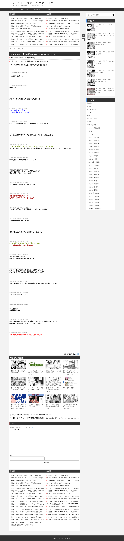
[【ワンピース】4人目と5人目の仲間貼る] (18, 364)
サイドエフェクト (92, 118)
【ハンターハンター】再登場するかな (22, 57)
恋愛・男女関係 (91, 125)
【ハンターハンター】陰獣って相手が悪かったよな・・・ (35, 389)
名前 (11, 455)
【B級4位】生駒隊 (92, 174)
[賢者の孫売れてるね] (70, 381)
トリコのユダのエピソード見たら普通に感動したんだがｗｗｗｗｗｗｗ (70, 372)
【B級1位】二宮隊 (92, 165)
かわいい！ (90, 115)
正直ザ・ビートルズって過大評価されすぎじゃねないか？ (29, 61)
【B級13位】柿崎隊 (92, 202)
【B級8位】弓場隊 (92, 187)
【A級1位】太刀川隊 (93, 137)
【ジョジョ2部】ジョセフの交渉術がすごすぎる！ (18, 388)
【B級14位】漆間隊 (92, 205)
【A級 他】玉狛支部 (93, 162)
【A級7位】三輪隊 (92, 156)
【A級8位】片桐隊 (92, 159)
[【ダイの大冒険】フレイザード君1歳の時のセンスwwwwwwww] (70, 398)
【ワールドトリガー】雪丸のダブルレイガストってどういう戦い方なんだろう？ (104, 90)
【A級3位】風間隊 (92, 143)
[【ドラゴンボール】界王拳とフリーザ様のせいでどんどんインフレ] (53, 381)
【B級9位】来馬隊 (92, 190)
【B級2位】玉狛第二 (93, 168)
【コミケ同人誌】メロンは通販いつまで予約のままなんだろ (35, 372)
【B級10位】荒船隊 (92, 193)
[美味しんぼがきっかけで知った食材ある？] (53, 364)
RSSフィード (24, 9)
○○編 (88, 131)
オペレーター (91, 106)
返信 (32, 427)
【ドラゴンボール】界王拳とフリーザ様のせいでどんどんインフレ (53, 389)
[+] (95, 109)
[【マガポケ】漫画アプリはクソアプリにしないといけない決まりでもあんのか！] (18, 398)
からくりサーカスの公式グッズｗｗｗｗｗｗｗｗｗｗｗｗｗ (31, 414)
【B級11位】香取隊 (92, 196)
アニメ (89, 112)
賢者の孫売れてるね (68, 388)
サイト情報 (37, 9)
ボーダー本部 (91, 109)
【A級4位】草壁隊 (92, 146)
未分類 (77, 354)
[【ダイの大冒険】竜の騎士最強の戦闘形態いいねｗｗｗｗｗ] (53, 398)
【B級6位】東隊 (91, 180)
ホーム (13, 9)
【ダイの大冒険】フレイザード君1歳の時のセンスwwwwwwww (70, 406)
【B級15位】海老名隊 (93, 208)
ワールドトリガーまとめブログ (32, 3)
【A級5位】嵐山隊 (92, 149)
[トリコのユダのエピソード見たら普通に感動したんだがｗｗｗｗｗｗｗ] (70, 364)
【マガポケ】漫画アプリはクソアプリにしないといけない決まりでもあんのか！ (18, 406)
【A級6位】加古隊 (92, 153)
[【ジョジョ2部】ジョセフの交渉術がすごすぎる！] (18, 381)
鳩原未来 (89, 103)
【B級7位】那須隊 (92, 184)
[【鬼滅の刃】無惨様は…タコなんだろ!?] (36, 398)
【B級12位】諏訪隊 (92, 199)
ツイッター (48, 9)
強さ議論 (89, 121)
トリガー (89, 134)
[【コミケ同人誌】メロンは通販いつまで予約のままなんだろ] (36, 364)
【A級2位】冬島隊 (92, 140)
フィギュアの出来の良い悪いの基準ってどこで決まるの (28, 65)
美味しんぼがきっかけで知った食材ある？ (53, 371)
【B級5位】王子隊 (92, 177)
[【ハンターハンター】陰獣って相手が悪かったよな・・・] (36, 381)
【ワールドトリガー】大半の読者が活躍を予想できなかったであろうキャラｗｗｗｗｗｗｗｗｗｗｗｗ (45, 418)
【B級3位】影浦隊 (92, 171)
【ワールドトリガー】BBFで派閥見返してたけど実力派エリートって (104, 35)
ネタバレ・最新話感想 (93, 128)
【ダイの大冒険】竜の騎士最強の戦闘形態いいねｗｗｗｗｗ (53, 406)
